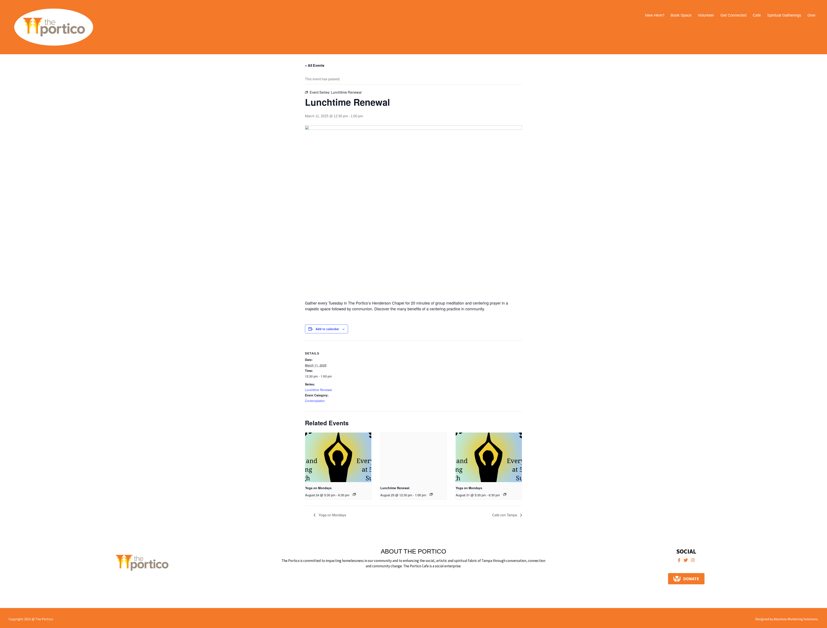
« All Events (314, 65)
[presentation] (338, 457)
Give (811, 15)
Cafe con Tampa (505, 514)
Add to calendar (327, 329)
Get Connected (733, 15)
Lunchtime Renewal (318, 390)
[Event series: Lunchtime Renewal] (431, 494)
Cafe (757, 15)
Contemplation (315, 401)
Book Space (681, 15)
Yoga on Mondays (318, 488)
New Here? (654, 15)
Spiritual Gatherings (784, 15)
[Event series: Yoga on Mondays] (354, 494)
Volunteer (706, 15)
